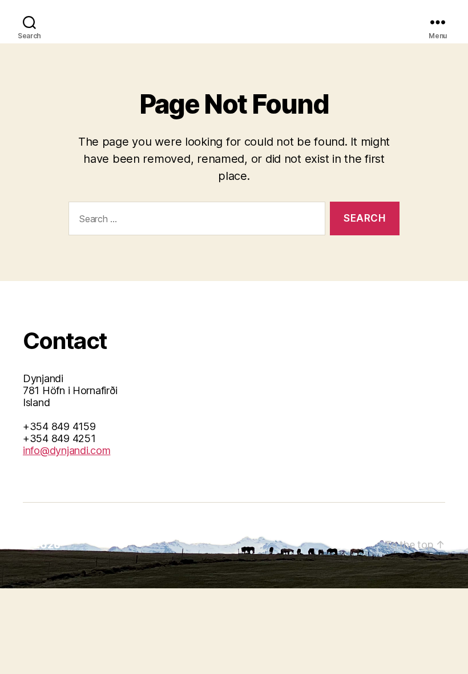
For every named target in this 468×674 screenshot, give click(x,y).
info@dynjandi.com (66, 450)
